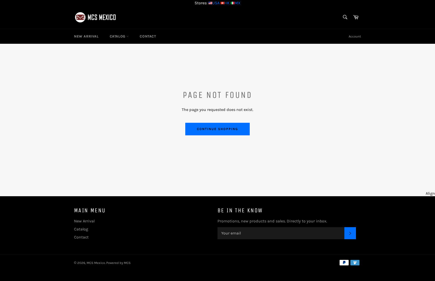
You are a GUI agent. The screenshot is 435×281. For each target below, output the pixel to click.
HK (227, 3)
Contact (148, 36)
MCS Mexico (96, 263)
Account (355, 36)
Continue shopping (217, 129)
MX (237, 3)
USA (216, 3)
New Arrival (86, 36)
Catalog (118, 36)
